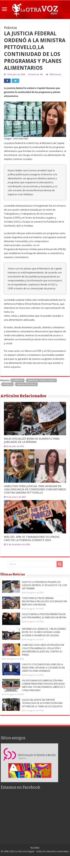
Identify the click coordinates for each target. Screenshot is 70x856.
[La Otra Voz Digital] (35, 9)
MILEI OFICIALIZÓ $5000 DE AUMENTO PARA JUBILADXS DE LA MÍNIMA (31, 440)
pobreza (7, 384)
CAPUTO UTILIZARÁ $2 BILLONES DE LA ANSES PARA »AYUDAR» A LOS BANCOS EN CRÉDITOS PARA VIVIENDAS (43, 667)
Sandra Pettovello (26, 384)
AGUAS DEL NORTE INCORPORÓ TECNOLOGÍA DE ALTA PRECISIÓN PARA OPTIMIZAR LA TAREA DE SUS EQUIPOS (42, 703)
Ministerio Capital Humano (41, 380)
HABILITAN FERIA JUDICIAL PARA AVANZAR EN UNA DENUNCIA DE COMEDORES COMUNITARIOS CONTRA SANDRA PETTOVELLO (35, 489)
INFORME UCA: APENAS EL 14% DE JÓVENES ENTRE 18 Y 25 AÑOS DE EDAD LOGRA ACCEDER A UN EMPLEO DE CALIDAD (44, 632)
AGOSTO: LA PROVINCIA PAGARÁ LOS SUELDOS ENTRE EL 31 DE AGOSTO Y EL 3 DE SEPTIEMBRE (44, 585)
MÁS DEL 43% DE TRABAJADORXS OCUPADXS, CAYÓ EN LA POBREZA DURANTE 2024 (32, 538)
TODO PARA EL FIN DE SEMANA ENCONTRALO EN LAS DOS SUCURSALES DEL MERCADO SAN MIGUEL (44, 601)
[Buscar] (60, 564)
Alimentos (18, 380)
